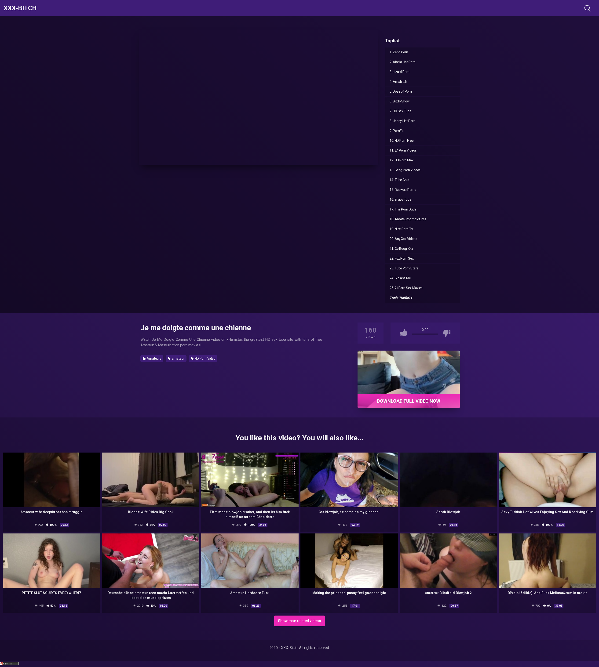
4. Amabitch (398, 81)
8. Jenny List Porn (402, 121)
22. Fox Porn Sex (402, 258)
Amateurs (153, 358)
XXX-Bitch (20, 8)
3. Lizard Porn (399, 72)
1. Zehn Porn (399, 52)
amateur (177, 358)
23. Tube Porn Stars (404, 268)
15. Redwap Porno (403, 190)
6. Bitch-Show (400, 101)
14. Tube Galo (399, 180)
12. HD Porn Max (401, 160)
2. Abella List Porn (402, 62)
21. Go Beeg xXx (401, 248)
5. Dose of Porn (401, 91)
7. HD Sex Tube (400, 111)
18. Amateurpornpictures (408, 219)
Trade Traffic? (400, 298)
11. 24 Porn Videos (403, 150)
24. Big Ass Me (400, 278)
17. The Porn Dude (403, 209)
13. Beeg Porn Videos (405, 170)
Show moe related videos (299, 621)
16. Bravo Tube (400, 199)
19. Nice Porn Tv (401, 229)
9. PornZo (397, 131)
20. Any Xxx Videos (403, 239)
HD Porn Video (204, 358)
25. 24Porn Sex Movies (406, 288)
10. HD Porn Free (402, 140)
